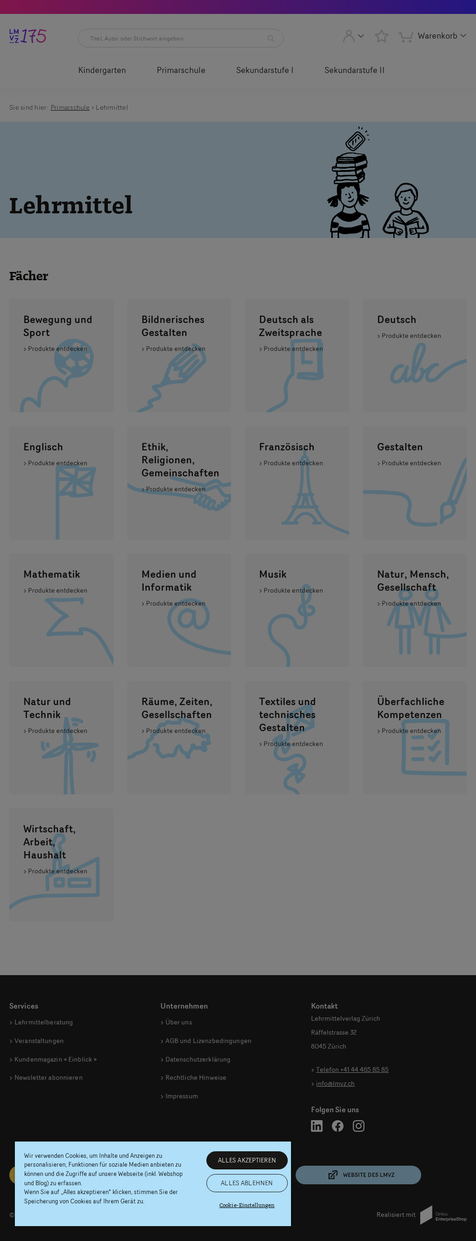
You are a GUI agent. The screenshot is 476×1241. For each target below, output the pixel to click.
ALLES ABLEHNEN (247, 1183)
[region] (153, 1184)
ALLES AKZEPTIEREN (247, 1160)
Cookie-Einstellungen (247, 1205)
